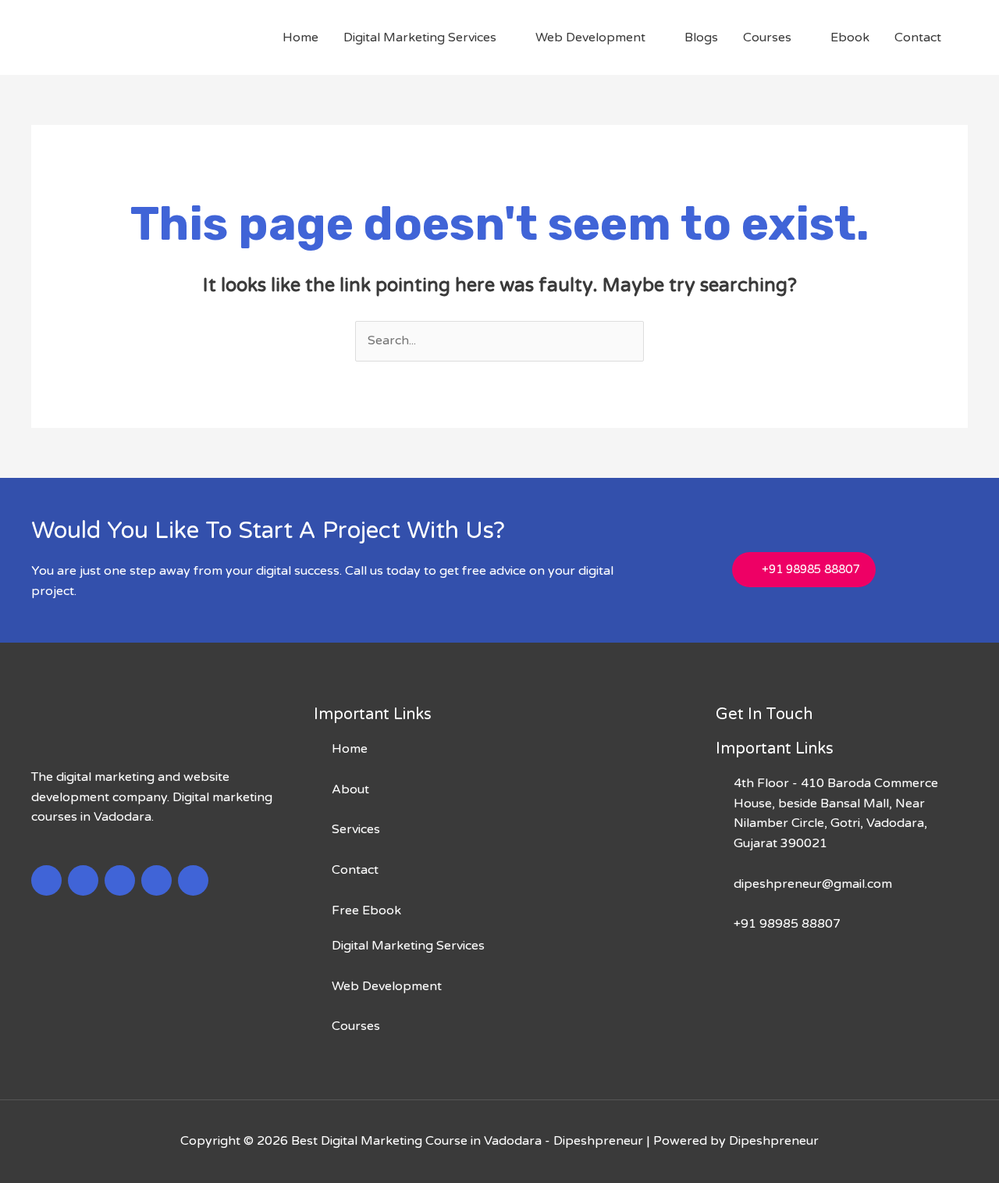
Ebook (849, 37)
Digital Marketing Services (419, 37)
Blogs (701, 37)
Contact (917, 37)
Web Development (590, 37)
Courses (767, 37)
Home (300, 37)
